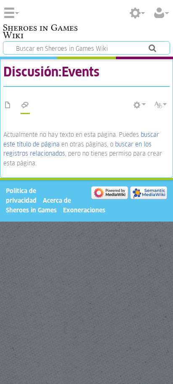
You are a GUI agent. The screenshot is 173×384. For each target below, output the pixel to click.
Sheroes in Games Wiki (40, 32)
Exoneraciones (84, 210)
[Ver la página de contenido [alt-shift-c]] (8, 105)
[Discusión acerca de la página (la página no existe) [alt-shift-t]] (25, 105)
